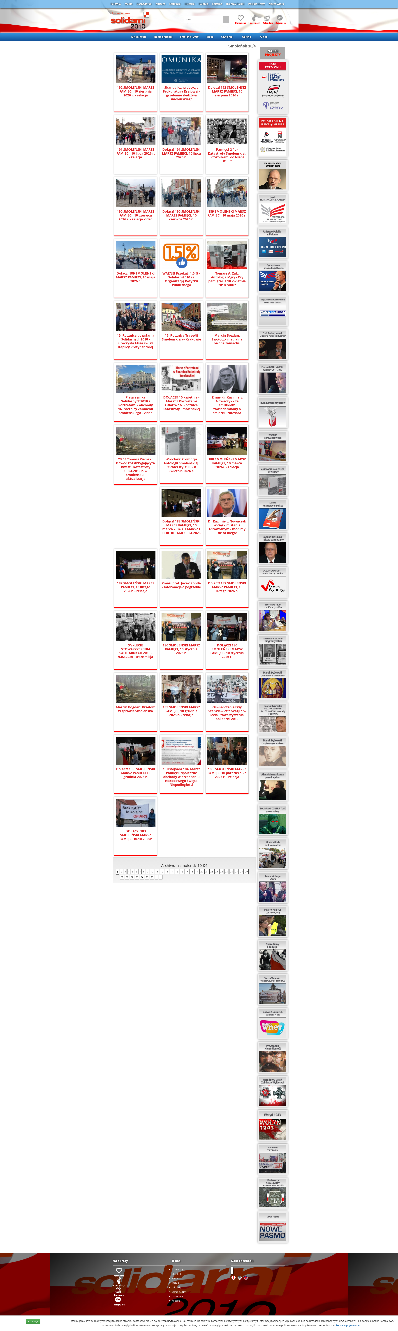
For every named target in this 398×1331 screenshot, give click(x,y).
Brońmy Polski (235, 4)
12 (162, 871)
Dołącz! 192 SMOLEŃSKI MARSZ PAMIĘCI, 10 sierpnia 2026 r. (227, 91)
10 (152, 871)
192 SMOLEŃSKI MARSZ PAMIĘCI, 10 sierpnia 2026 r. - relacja (135, 91)
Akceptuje (33, 1321)
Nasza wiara (276, 4)
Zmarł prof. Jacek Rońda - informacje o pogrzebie (181, 585)
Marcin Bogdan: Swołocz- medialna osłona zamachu (227, 339)
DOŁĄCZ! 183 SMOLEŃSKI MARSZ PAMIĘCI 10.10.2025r (136, 835)
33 (137, 877)
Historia (190, 4)
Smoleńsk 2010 (189, 36)
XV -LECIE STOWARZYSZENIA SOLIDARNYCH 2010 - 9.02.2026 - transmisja (135, 651)
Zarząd (175, 1282)
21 (206, 871)
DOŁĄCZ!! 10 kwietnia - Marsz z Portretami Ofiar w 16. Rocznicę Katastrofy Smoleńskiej (181, 403)
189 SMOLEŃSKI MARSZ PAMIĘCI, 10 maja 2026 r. (227, 213)
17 (186, 871)
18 (191, 871)
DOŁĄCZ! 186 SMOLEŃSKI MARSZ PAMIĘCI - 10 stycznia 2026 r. (227, 651)
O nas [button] (263, 36)
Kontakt (176, 1300)
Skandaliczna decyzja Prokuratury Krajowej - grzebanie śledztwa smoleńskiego (181, 93)
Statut (175, 1278)
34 (142, 877)
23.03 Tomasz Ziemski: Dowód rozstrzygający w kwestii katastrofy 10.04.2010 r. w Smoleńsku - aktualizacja (135, 469)
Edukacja (175, 4)
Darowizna (177, 1296)
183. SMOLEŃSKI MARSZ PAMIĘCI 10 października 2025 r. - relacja (227, 773)
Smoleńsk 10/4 (242, 46)
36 (152, 877)
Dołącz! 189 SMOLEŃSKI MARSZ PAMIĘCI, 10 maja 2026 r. (135, 277)
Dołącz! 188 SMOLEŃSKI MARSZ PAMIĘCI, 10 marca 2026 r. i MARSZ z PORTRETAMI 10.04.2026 (181, 527)
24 (221, 871)
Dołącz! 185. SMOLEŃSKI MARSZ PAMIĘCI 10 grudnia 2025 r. (135, 773)
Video (209, 36)
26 (231, 871)
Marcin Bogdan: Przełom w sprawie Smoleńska (135, 709)
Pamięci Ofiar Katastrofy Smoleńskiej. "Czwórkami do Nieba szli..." (227, 155)
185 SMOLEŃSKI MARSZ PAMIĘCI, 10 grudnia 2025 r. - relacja (181, 711)
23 (216, 871)
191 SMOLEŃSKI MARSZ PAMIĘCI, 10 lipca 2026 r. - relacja (135, 153)
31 (127, 877)
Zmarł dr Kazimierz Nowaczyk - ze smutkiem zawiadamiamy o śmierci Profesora (227, 405)
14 (172, 871)
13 (167, 871)
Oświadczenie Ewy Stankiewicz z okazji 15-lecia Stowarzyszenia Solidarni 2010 (227, 713)
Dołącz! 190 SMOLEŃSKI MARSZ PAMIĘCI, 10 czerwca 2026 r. (181, 215)
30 (122, 877)
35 (147, 877)
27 (236, 871)
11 (157, 871)
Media (128, 4)
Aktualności (138, 36)
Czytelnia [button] (227, 36)
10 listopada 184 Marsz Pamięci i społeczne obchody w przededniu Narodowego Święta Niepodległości (181, 777)
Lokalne (217, 4)
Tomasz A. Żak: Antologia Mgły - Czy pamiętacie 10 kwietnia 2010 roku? (227, 279)
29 (246, 871)
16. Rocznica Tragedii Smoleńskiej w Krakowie (181, 337)
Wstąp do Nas (179, 1291)
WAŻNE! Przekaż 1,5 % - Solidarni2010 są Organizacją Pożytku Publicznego (181, 279)
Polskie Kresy (256, 4)
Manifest (176, 1274)
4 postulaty (177, 1269)
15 (177, 871)
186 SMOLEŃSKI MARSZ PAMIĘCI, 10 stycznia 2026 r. (181, 649)
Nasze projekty (163, 36)
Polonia (203, 4)
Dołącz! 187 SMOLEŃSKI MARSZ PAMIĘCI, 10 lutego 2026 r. (227, 587)
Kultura (160, 4)
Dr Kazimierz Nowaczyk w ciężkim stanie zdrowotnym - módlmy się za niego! (227, 527)
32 (132, 877)
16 (181, 871)
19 (196, 871)
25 (226, 871)
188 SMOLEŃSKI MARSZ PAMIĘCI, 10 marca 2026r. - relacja (227, 463)
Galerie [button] (246, 36)
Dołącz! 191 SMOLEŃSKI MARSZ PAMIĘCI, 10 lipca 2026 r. (181, 153)
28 (241, 871)
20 (201, 871)
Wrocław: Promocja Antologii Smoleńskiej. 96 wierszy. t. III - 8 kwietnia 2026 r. (181, 465)
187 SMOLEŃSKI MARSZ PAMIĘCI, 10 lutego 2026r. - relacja (135, 587)
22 (211, 871)
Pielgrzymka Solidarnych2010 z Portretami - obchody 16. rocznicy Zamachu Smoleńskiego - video (135, 405)
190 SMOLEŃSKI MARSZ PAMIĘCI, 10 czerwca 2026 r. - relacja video (135, 215)
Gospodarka (144, 4)
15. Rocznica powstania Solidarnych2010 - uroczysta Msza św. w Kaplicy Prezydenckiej (135, 341)
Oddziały (176, 1287)
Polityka (116, 4)
